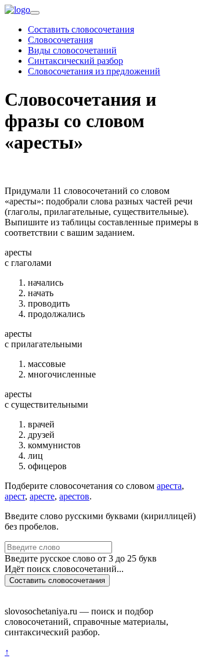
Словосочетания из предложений (94, 71)
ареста (169, 486)
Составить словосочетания (81, 29)
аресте (42, 496)
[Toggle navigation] (34, 13)
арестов (74, 496)
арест (15, 496)
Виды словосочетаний (72, 50)
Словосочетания (60, 40)
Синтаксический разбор (75, 61)
